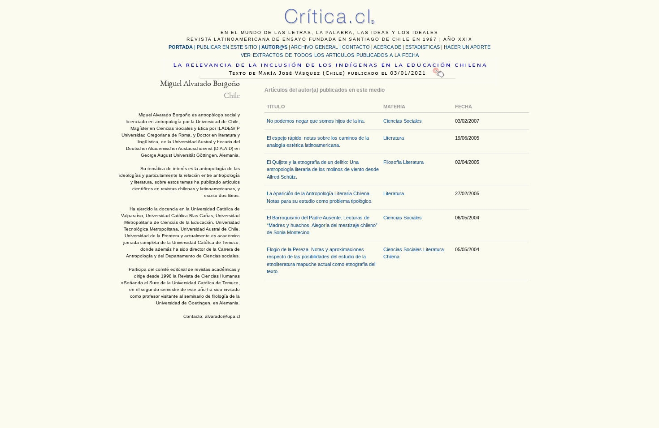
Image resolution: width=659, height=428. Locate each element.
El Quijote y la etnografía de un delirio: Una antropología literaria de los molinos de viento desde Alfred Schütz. (323, 169)
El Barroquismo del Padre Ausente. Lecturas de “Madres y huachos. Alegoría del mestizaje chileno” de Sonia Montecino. (322, 225)
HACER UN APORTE (467, 47)
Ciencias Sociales (402, 121)
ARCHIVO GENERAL (314, 47)
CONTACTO (356, 47)
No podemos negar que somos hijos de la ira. (316, 121)
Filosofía (392, 162)
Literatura (393, 138)
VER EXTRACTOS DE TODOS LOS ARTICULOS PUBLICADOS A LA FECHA (330, 55)
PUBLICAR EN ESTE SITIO (227, 47)
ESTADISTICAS (422, 47)
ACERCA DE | (389, 47)
